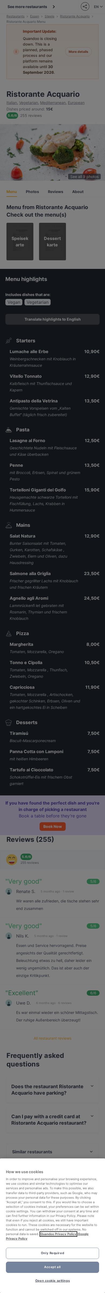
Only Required (52, 1253)
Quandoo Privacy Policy (58, 1234)
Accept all (52, 1267)
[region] (52, 1225)
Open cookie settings (52, 1281)
